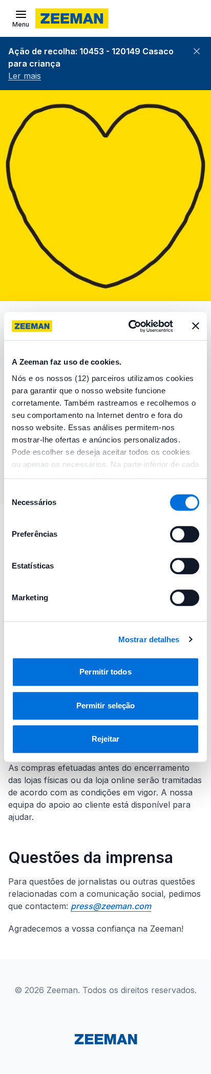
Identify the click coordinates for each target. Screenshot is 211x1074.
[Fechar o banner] (195, 326)
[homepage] (72, 18)
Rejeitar (106, 738)
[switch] (184, 534)
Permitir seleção (105, 705)
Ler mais (24, 76)
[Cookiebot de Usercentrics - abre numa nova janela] (130, 326)
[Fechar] (196, 51)
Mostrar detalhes (149, 639)
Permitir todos (105, 671)
